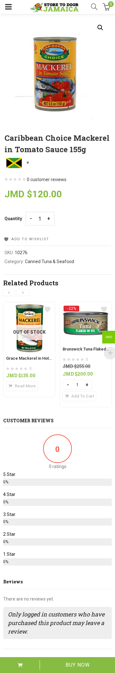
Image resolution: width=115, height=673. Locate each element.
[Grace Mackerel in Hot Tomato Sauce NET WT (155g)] (29, 306)
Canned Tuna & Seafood (49, 261)
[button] (100, 27)
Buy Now (77, 665)
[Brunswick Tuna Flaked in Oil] (85, 308)
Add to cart (20, 665)
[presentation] (9, 292)
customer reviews (46, 179)
